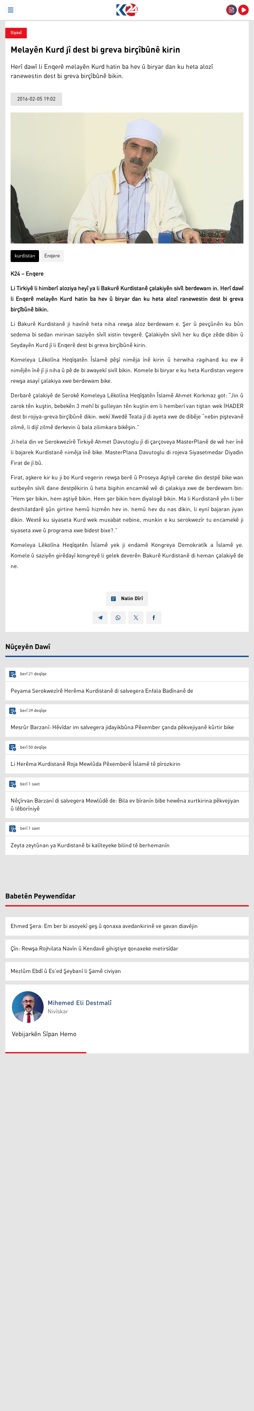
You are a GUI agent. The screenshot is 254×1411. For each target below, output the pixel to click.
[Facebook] (153, 617)
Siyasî (16, 33)
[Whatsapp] (118, 617)
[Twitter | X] (136, 617)
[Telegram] (100, 617)
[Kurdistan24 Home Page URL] (127, 10)
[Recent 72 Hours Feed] (231, 10)
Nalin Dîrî (132, 598)
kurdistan (25, 256)
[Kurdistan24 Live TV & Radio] (243, 10)
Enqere (52, 256)
